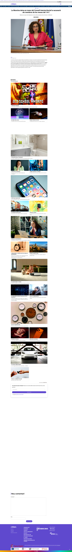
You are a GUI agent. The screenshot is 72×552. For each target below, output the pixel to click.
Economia (26, 528)
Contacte (12, 531)
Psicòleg (16, 0)
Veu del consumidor (28, 531)
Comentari (13, 496)
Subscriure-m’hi (29, 392)
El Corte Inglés (35, 0)
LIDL (26, 0)
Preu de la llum (42, 0)
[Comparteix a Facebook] (35, 17)
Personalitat (19, 0)
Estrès (22, 0)
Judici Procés (9, 0)
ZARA (23, 0)
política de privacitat (20, 394)
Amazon (32, 0)
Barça (7, 0)
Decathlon (38, 0)
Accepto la (18, 394)
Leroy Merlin (29, 0)
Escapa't (25, 533)
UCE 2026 (5, 0)
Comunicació (26, 527)
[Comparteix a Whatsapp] (36, 17)
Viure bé (25, 530)
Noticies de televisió (28, 535)
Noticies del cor (27, 534)
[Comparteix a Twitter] (34, 17)
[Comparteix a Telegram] (37, 17)
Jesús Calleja (13, 0)
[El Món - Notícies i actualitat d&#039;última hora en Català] (8, 5)
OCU (25, 0)
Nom (11, 516)
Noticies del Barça (28, 538)
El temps (26, 537)
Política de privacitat (14, 532)
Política (37, 8)
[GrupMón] (36, 551)
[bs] (37, 530)
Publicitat (12, 530)
